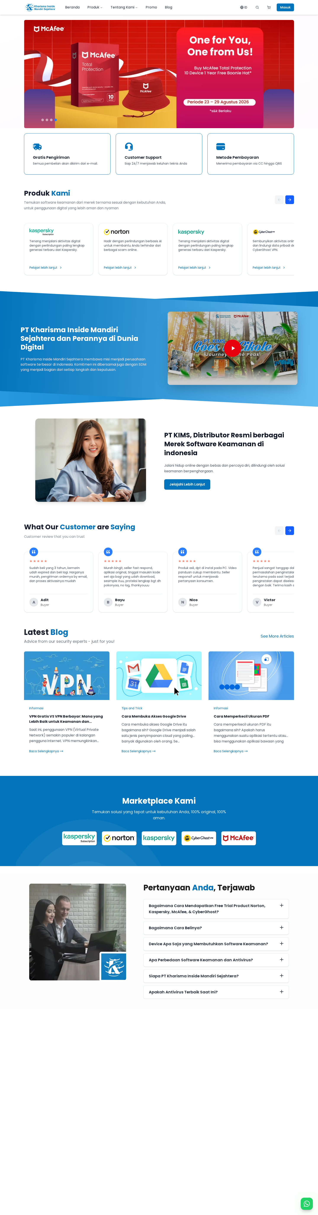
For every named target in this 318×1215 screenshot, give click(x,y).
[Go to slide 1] (42, 120)
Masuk (285, 7)
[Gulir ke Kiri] (279, 199)
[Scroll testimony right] (289, 530)
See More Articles (277, 636)
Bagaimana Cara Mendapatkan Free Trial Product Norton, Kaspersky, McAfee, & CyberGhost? (207, 908)
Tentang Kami (122, 7)
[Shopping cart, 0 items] (269, 7)
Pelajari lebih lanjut (43, 267)
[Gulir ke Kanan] (289, 199)
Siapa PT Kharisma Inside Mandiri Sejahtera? (194, 976)
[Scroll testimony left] (279, 530)
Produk (93, 7)
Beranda (72, 7)
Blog (168, 7)
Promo (151, 7)
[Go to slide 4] (55, 120)
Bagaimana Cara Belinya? (175, 927)
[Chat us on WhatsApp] (307, 1204)
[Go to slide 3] (51, 120)
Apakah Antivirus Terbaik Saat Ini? (183, 992)
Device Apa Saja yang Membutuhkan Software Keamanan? (208, 944)
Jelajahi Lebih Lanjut (187, 484)
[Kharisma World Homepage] (40, 7)
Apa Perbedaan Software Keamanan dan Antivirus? (201, 960)
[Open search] (257, 7)
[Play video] (232, 348)
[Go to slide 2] (47, 120)
